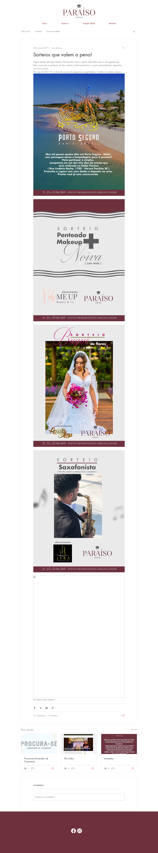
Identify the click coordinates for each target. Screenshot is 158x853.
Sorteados (109, 758)
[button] (134, 31)
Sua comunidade (53, 31)
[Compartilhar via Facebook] (34, 708)
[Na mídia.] (79, 744)
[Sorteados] (119, 744)
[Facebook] (73, 830)
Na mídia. (69, 758)
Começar (38, 31)
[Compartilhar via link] (52, 708)
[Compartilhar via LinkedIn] (46, 708)
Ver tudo (134, 729)
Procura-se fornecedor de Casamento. (36, 760)
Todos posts (25, 31)
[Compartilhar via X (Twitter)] (40, 708)
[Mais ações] (123, 47)
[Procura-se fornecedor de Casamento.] (39, 744)
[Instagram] (79, 830)
